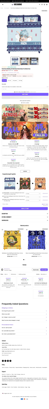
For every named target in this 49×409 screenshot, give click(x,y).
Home (2, 8)
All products (6, 8)
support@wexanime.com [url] (10, 351)
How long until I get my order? (8, 310)
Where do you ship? (6, 314)
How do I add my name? (7, 327)
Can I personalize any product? (8, 330)
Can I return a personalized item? (8, 333)
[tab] (23, 259)
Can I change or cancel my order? (9, 317)
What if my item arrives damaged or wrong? (11, 320)
